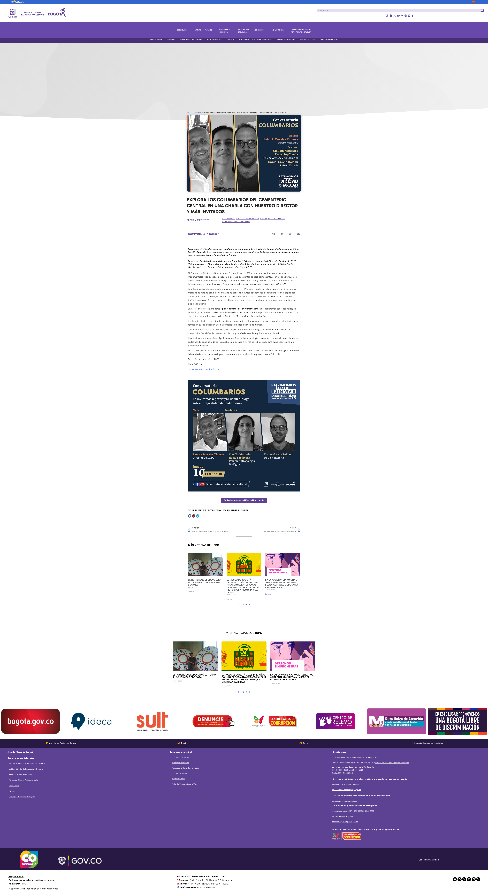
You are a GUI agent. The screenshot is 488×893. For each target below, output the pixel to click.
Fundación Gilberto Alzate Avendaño (23, 780)
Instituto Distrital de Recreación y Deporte (26, 769)
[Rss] (478, 879)
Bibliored (12, 791)
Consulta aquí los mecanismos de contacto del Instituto (354, 757)
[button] (273, 234)
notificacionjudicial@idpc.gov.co (345, 821)
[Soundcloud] (402, 15)
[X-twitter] (394, 15)
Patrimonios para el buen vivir (236, 222)
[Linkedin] (409, 15)
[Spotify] (405, 15)
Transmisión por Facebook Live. (203, 369)
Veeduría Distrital (178, 778)
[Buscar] (482, 10)
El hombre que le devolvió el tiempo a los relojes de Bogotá (204, 582)
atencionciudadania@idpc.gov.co (345, 784)
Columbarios (228, 218)
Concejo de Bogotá (179, 773)
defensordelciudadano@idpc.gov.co (346, 790)
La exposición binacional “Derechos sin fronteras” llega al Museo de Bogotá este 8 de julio (281, 583)
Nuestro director (276, 218)
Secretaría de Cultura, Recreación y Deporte (27, 763)
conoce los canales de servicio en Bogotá (392, 763)
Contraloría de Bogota (180, 757)
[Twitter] (197, 516)
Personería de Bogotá (180, 763)
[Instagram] (387, 15)
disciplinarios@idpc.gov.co (342, 816)
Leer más (191, 591)
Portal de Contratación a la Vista (184, 784)
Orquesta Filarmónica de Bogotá (22, 797)
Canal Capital (14, 785)
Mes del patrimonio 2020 (247, 218)
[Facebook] (391, 15)
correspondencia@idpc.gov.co (344, 801)
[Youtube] (398, 15)
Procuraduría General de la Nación (185, 768)
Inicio (189, 112)
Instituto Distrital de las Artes (20, 774)
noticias (196, 112)
